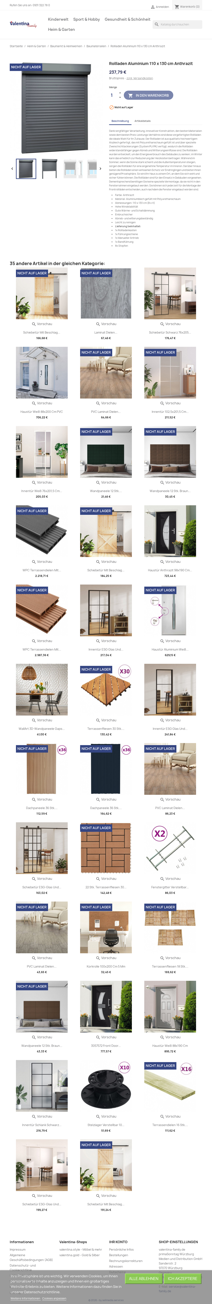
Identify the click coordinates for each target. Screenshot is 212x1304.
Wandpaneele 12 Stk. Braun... (170, 491)
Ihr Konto (118, 1242)
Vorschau (41, 324)
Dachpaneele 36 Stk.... (42, 808)
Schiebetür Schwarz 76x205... (170, 332)
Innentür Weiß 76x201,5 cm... (41, 491)
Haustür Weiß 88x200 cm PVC (41, 412)
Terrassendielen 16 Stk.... (170, 1125)
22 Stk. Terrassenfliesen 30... (106, 887)
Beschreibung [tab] (120, 121)
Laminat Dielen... (105, 332)
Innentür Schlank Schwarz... (41, 1125)
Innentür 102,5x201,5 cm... (170, 412)
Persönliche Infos (121, 1249)
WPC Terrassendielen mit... (42, 570)
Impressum (17, 1249)
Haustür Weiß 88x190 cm (170, 1046)
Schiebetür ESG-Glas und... (41, 887)
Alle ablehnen (143, 1278)
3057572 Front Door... (106, 1046)
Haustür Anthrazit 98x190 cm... (170, 570)
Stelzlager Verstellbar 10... (106, 1125)
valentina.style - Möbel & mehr (80, 1249)
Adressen (116, 1266)
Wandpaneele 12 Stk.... (106, 491)
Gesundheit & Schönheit (128, 19)
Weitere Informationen (26, 1298)
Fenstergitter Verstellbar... (170, 887)
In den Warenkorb (148, 95)
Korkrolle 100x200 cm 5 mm (106, 966)
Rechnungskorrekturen (126, 1261)
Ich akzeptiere (182, 1278)
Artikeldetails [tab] (143, 121)
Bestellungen (118, 1255)
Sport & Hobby (86, 19)
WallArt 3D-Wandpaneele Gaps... (42, 729)
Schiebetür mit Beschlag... (41, 332)
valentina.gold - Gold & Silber (79, 1255)
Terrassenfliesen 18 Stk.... (170, 966)
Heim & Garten (61, 29)
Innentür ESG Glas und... (106, 649)
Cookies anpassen (54, 1298)
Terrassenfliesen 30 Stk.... (105, 729)
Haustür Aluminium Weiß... (170, 649)
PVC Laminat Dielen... (106, 412)
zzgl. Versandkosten (139, 78)
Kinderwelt (58, 19)
